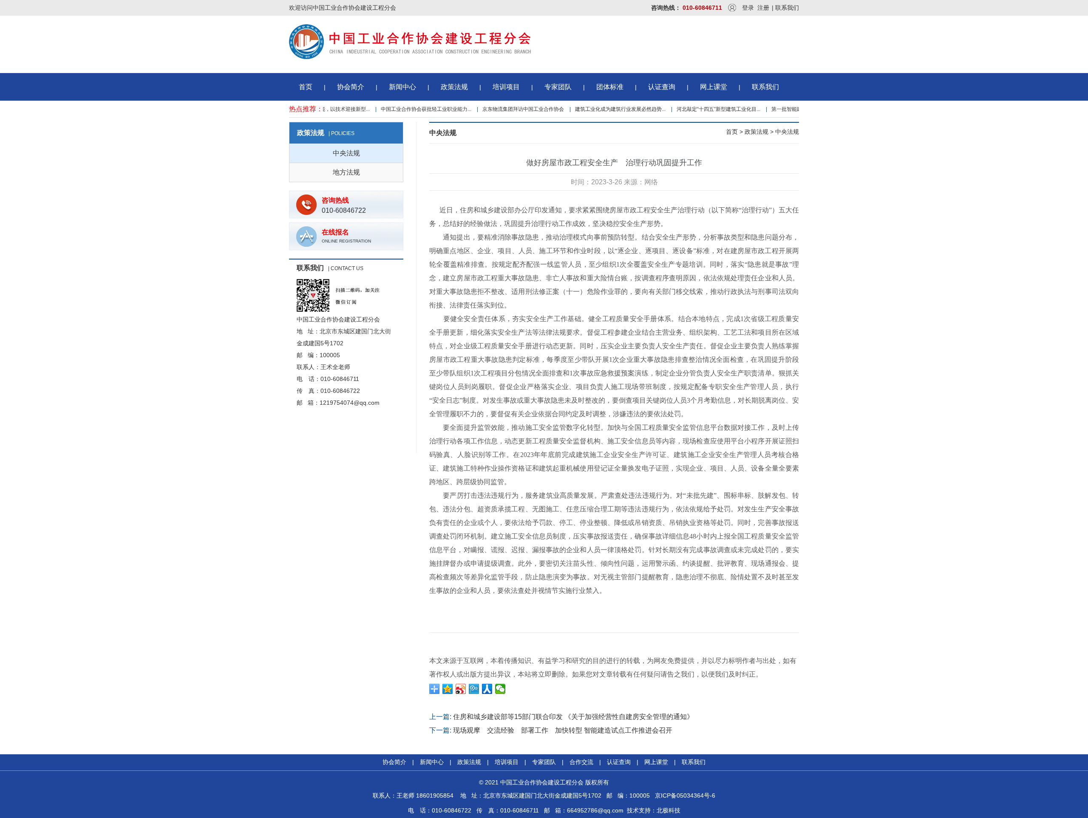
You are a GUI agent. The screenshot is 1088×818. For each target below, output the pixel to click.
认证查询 (661, 86)
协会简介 (350, 86)
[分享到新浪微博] (461, 689)
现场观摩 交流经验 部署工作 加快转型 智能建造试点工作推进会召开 (562, 730)
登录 (748, 7)
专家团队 (558, 86)
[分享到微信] (500, 689)
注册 (763, 7)
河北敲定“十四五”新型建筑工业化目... (707, 109)
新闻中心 (402, 86)
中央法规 (346, 153)
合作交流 (581, 762)
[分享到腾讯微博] (474, 689)
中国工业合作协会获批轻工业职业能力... (414, 109)
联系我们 (787, 7)
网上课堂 (713, 86)
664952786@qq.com (595, 810)
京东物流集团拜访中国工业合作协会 (511, 109)
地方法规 (346, 172)
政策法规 (454, 86)
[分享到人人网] (487, 689)
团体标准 (609, 86)
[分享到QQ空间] (447, 689)
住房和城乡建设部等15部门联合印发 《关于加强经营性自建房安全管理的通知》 (573, 716)
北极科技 (668, 810)
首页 (305, 86)
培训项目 (506, 86)
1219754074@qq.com (350, 402)
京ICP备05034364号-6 (685, 795)
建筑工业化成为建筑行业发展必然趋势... (609, 109)
